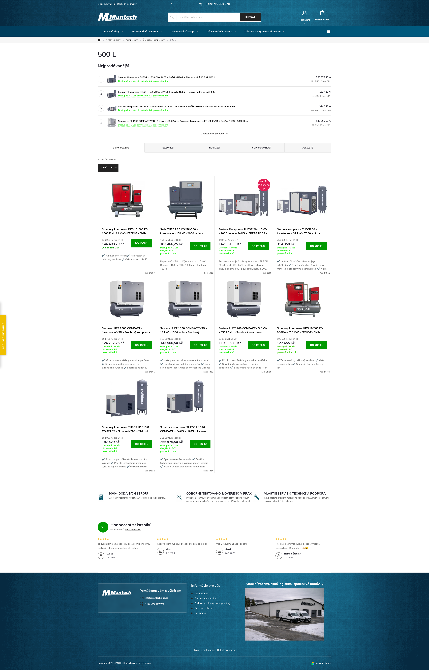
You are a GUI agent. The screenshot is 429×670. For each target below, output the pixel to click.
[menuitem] (113, 31)
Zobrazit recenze (133, 529)
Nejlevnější (168, 147)
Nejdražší (214, 147)
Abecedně (307, 147)
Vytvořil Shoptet (323, 663)
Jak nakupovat (104, 4)
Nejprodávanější (261, 147)
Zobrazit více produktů (213, 133)
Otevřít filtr (108, 167)
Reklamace (200, 613)
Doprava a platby (203, 608)
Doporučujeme (121, 147)
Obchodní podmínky (127, 4)
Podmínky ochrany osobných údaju (213, 603)
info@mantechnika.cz (156, 598)
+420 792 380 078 (154, 603)
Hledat (250, 17)
